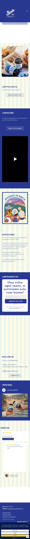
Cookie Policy (6, 513)
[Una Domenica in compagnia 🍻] (15, 406)
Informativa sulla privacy (15, 308)
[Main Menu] (27, 11)
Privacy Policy (6, 515)
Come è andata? (7, 438)
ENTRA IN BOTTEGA (15, 95)
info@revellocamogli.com (10, 371)
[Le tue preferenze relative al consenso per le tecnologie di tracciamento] (27, 536)
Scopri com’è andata (15, 128)
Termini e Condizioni (9, 517)
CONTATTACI (15, 375)
